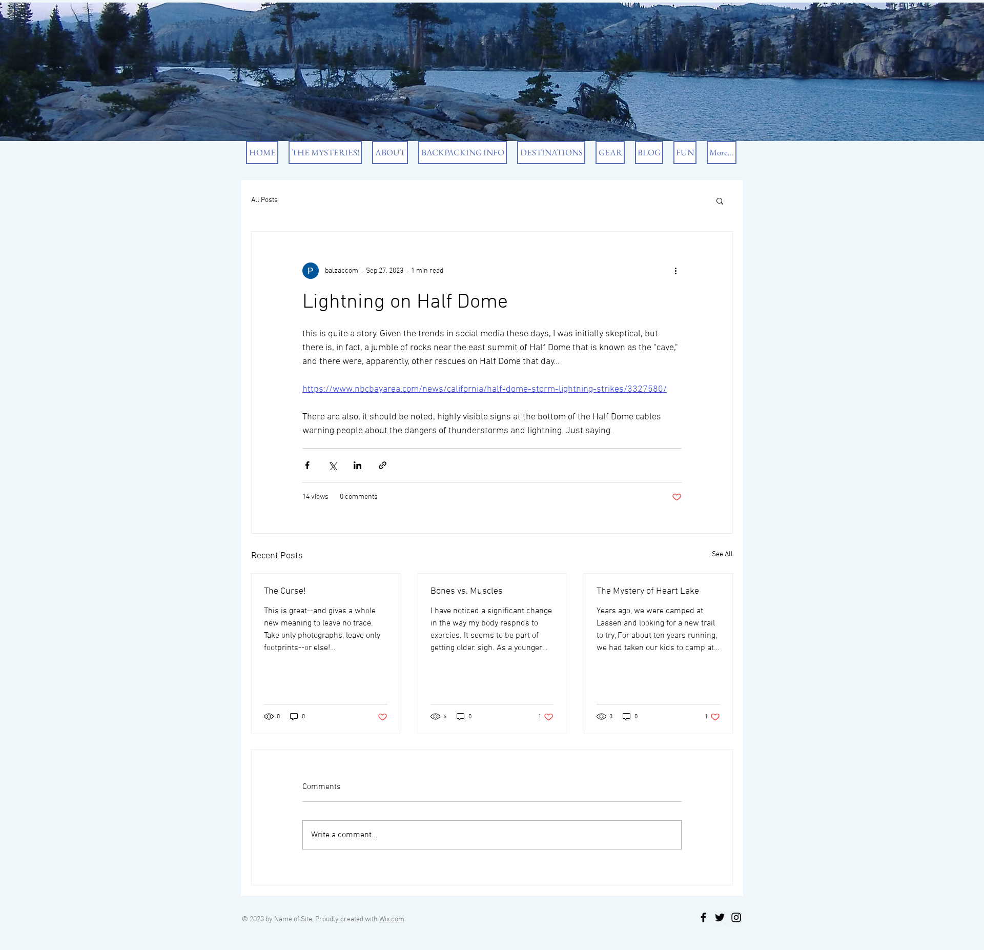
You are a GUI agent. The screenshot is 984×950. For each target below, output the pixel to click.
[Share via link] (382, 465)
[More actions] (675, 271)
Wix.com (391, 919)
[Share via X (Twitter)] (332, 465)
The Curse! (285, 591)
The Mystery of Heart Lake (648, 591)
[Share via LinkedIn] (357, 465)
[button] (720, 200)
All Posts (264, 200)
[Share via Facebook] (307, 465)
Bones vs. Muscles (466, 591)
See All (722, 554)
